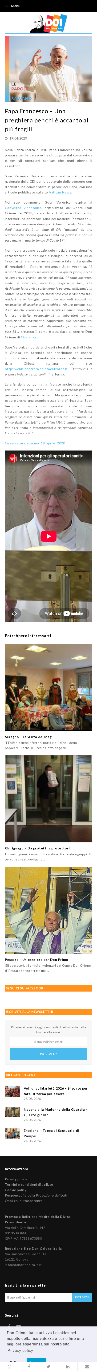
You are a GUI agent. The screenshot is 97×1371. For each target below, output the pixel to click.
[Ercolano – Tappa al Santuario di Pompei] (12, 1134)
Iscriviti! (48, 1054)
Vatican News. (60, 192)
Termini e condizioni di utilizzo (29, 1184)
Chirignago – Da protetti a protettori (37, 848)
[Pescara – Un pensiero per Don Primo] (48, 910)
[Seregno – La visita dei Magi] (48, 687)
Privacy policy (16, 1179)
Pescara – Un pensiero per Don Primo (37, 960)
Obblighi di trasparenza (24, 1201)
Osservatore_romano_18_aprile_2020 (35, 443)
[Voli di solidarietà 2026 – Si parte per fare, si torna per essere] (12, 1092)
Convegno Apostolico (23, 208)
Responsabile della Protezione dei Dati (36, 1195)
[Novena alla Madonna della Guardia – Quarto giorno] (12, 1112)
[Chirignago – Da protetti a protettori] (48, 798)
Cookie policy (16, 1190)
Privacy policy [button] (20, 1350)
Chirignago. (30, 337)
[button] (9, 1366)
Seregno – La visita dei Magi (29, 737)
